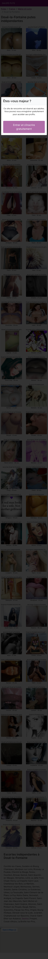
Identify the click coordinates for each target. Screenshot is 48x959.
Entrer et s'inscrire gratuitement (24, 126)
